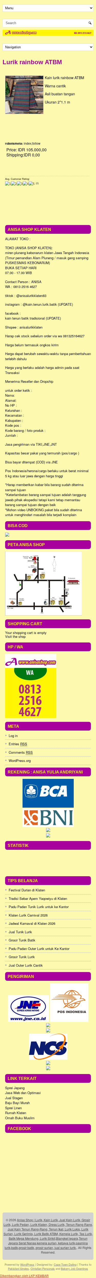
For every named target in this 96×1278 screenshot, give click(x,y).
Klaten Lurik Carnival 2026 (28, 915)
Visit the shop (15, 636)
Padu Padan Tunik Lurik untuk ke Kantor (39, 906)
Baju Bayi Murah (17, 1102)
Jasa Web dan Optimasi (23, 1092)
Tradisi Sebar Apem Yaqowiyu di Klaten (38, 898)
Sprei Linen (13, 1107)
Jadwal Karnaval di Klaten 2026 (32, 923)
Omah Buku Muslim (20, 1117)
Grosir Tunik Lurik (22, 956)
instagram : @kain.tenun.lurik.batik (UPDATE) (39, 304)
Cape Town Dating (65, 1264)
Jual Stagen (14, 1097)
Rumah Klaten (15, 1112)
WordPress (27, 1264)
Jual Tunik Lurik (20, 931)
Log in (13, 735)
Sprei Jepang (15, 1087)
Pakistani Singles (18, 1268)
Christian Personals (42, 1268)
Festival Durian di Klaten (27, 890)
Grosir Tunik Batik (22, 940)
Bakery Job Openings (74, 1268)
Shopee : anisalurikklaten (23, 327)
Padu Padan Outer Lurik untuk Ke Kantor (39, 948)
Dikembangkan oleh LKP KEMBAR (24, 1275)
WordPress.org (20, 760)
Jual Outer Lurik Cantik (26, 965)
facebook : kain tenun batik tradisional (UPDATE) (33, 316)
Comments (21, 752)
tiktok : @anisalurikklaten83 (25, 295)
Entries (18, 743)
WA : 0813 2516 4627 (21, 286)
